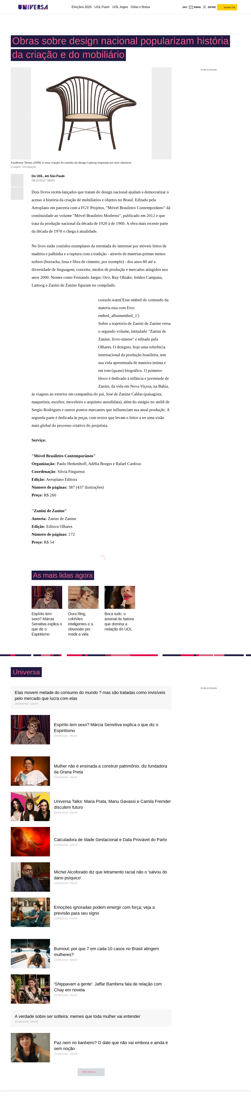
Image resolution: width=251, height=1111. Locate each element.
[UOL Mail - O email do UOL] (195, 7)
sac (184, 7)
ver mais (88, 1072)
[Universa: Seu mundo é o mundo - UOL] (33, 7)
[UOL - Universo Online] (51, 7)
